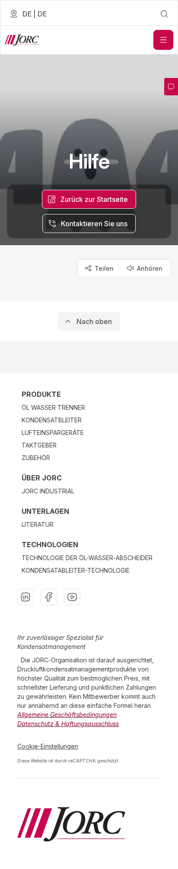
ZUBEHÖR (36, 457)
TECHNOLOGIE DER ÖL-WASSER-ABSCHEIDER (87, 557)
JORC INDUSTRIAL (48, 491)
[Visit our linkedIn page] (25, 597)
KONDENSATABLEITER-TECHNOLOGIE (76, 570)
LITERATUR (38, 524)
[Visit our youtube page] (72, 597)
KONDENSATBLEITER (52, 420)
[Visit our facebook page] (49, 597)
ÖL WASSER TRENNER (53, 407)
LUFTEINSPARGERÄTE (53, 432)
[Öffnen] (163, 40)
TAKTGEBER (39, 445)
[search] (164, 14)
